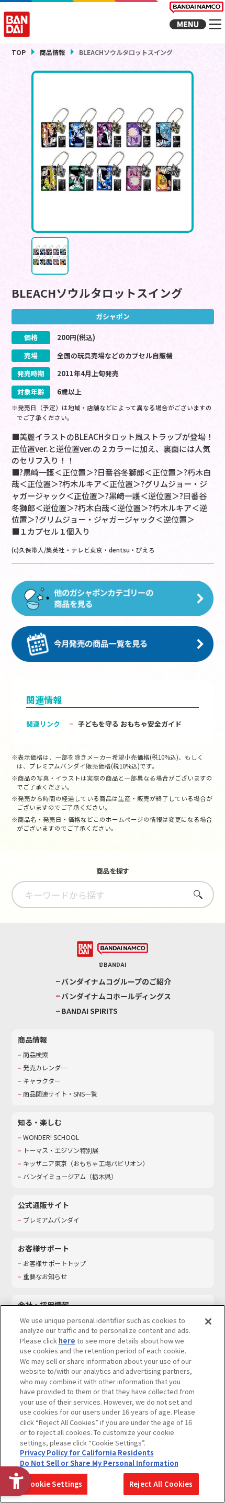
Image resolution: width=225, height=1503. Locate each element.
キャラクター (42, 1081)
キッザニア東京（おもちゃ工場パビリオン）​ (86, 1163)
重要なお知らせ (45, 1276)
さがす (195, 894)
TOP (19, 52)
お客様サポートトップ (54, 1263)
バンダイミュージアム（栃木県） (70, 1176)
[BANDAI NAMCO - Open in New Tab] (122, 949)
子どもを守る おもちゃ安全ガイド (130, 724)
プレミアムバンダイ (51, 1220)
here (67, 1341)
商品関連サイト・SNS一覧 (60, 1094)
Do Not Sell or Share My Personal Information (99, 1463)
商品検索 (35, 1054)
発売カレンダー (45, 1068)
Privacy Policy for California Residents (87, 1452)
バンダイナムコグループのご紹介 (116, 982)
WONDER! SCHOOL (51, 1137)
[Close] (208, 1321)
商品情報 (52, 52)
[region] (112, 1404)
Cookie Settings (54, 1484)
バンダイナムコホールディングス (116, 996)
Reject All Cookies (161, 1484)
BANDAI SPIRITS (89, 1011)
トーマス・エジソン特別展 (60, 1150)
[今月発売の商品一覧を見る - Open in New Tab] (113, 644)
